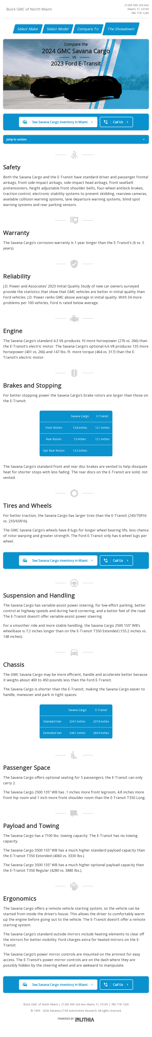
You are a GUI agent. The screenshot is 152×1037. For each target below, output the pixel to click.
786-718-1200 (140, 13)
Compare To (88, 28)
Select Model (57, 28)
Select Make (28, 28)
